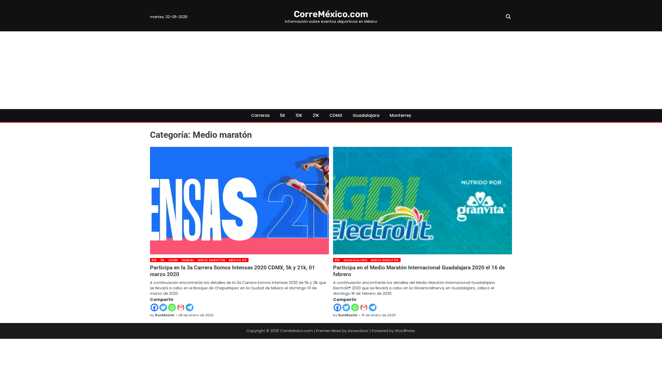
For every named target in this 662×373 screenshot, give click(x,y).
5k (163, 260)
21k (154, 260)
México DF (238, 260)
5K (282, 115)
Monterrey (400, 115)
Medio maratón (211, 260)
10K (299, 115)
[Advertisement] (331, 70)
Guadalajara (366, 115)
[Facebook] (154, 307)
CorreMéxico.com (331, 14)
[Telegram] (189, 307)
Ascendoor (358, 330)
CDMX (335, 115)
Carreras (260, 115)
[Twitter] (163, 307)
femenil (188, 260)
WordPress (405, 330)
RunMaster (165, 315)
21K (316, 115)
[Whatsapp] (172, 307)
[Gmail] (181, 307)
